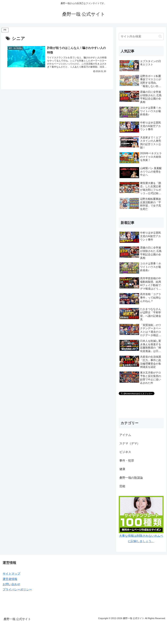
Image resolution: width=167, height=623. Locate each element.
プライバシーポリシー (17, 589)
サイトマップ (11, 573)
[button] (160, 36)
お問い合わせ (11, 584)
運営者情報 (10, 579)
